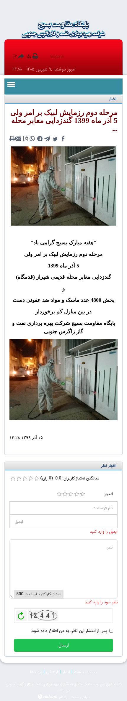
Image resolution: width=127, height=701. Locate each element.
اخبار (66, 672)
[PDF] (25, 139)
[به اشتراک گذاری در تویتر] (55, 139)
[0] (13, 478)
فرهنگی (52, 672)
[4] (76, 494)
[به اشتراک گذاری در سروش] (40, 139)
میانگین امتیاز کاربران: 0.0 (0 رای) (69, 478)
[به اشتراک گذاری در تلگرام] (47, 139)
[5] (82, 494)
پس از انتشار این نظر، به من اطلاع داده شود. (69, 631)
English (57, 57)
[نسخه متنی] (12, 139)
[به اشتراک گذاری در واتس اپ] (32, 139)
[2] (65, 494)
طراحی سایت (80, 697)
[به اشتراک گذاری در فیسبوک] (63, 139)
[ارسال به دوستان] (19, 139)
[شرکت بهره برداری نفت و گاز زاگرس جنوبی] (63, 29)
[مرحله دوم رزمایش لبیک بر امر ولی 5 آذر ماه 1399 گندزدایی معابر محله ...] (63, 185)
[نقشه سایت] (29, 56)
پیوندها (36, 672)
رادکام (63, 697)
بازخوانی (21, 614)
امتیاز (108, 494)
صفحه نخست (85, 672)
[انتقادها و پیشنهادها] (15, 56)
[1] (59, 494)
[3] (71, 494)
